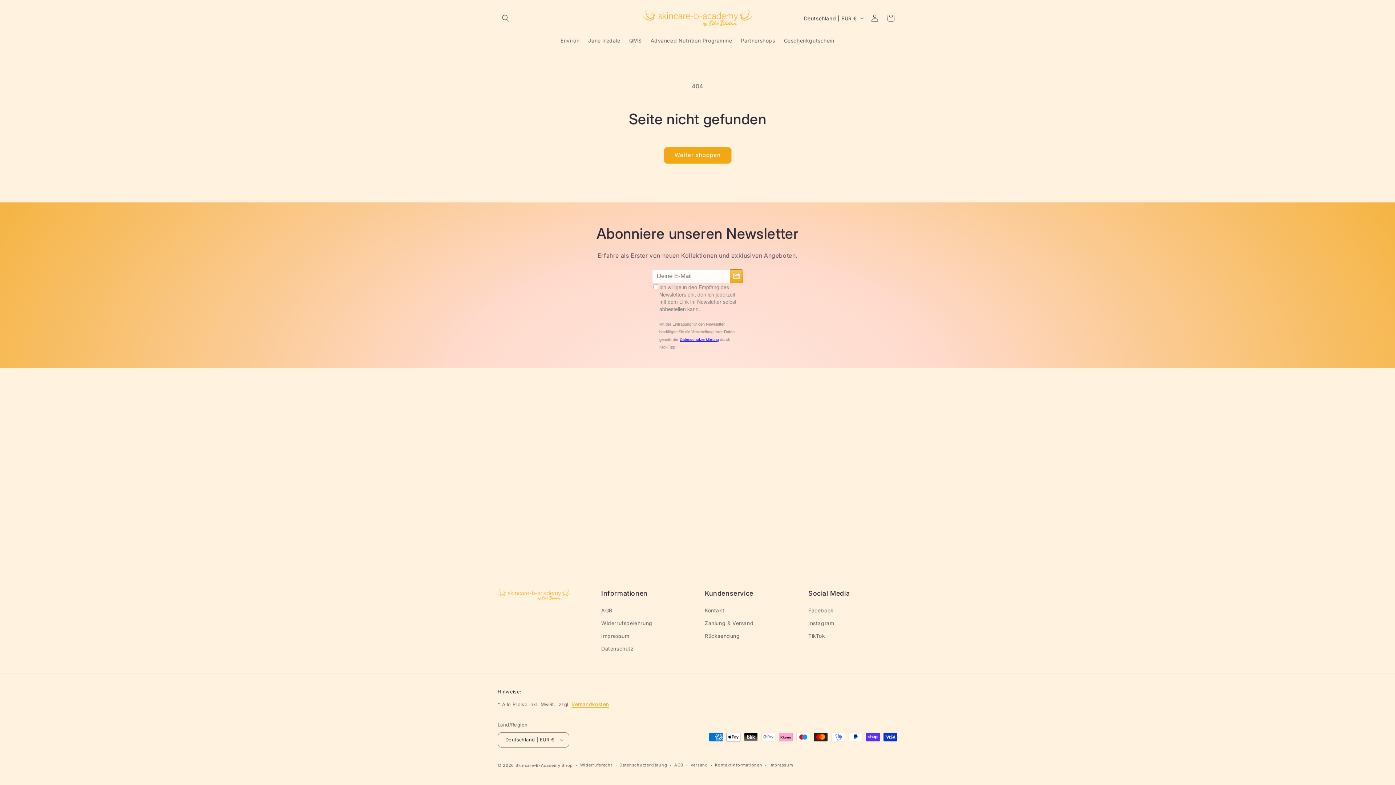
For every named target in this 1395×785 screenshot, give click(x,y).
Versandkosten (590, 704)
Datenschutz (617, 648)
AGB (606, 610)
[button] (506, 18)
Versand (699, 765)
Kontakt (714, 610)
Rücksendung (722, 636)
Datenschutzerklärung (643, 765)
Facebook (821, 610)
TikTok (816, 636)
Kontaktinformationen (738, 765)
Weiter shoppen (698, 155)
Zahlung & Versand (729, 623)
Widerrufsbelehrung (626, 623)
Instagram (821, 623)
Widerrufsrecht (596, 765)
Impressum (615, 636)
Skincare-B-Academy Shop (544, 765)
